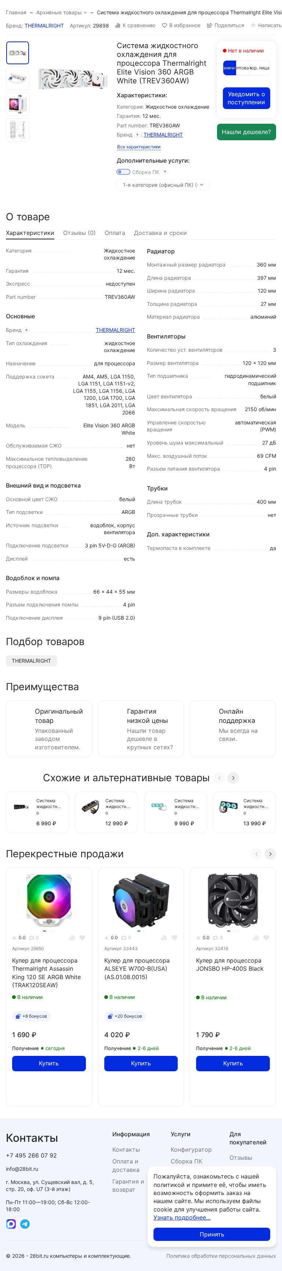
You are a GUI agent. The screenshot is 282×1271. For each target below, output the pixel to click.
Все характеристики (138, 146)
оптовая (242, 67)
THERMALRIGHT (44, 25)
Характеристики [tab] (30, 232)
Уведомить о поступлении (246, 98)
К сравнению (139, 25)
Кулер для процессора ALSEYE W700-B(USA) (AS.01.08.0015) (137, 969)
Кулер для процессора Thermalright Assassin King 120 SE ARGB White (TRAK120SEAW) (46, 973)
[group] (72, 78)
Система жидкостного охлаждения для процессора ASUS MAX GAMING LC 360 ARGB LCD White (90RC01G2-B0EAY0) (187, 807)
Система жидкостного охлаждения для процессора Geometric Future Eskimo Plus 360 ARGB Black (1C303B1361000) (49, 807)
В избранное (184, 25)
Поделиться (229, 25)
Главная (16, 12)
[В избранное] (82, 937)
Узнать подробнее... (181, 1217)
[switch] (123, 171)
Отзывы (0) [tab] (79, 232)
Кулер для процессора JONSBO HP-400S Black (230, 964)
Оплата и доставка (126, 1165)
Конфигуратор (191, 1149)
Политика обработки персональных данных (221, 1256)
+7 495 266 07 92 (31, 1155)
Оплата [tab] (115, 232)
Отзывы (240, 1157)
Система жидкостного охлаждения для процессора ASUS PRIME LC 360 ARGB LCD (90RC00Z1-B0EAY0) (256, 807)
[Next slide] (98, 78)
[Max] (11, 1224)
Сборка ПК (145, 172)
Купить (49, 1063)
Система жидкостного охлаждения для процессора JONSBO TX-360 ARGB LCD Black (118, 807)
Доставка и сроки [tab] (160, 232)
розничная (229, 67)
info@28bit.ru (22, 1169)
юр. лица (260, 67)
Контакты (126, 1149)
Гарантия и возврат (128, 1185)
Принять (212, 1234)
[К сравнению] (72, 937)
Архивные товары (59, 12)
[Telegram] (25, 1224)
